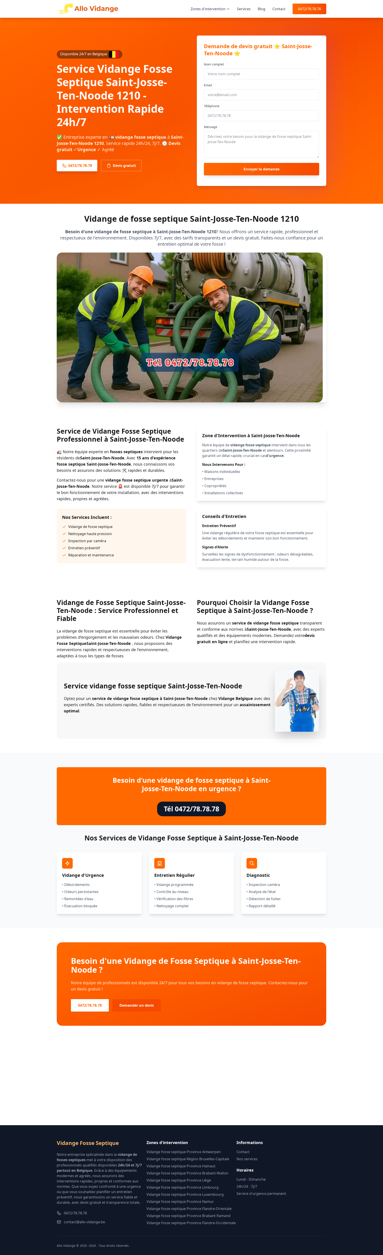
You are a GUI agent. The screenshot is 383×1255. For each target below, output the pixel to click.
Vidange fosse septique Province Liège (179, 1180)
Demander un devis (136, 1005)
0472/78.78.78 (309, 8)
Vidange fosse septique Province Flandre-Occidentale (191, 1222)
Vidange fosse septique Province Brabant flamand (189, 1215)
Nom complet (214, 64)
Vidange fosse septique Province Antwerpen (184, 1151)
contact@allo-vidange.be (84, 1221)
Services (244, 8)
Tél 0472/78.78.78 (191, 808)
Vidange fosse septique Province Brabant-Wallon (187, 1173)
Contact (278, 8)
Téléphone (211, 106)
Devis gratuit (124, 165)
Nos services (247, 1158)
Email (208, 85)
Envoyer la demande (261, 169)
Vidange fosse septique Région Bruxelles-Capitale (188, 1158)
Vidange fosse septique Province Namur (180, 1201)
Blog (261, 8)
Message (210, 127)
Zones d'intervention (208, 8)
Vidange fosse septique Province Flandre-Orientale (189, 1208)
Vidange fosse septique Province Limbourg (183, 1187)
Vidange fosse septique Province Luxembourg (185, 1194)
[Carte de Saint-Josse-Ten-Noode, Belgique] (191, 1082)
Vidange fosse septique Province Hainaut (181, 1166)
